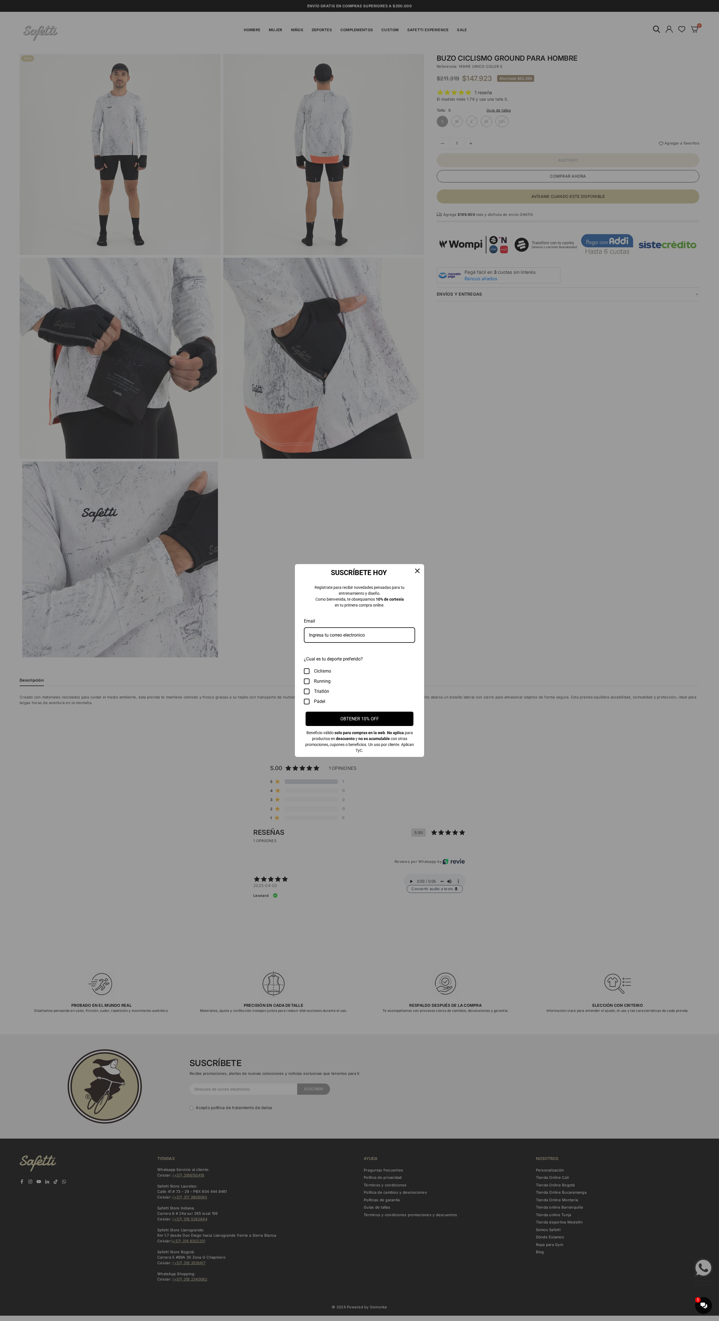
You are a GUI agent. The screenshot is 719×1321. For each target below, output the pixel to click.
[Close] (417, 571)
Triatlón (321, 691)
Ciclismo (322, 671)
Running (322, 681)
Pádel (319, 701)
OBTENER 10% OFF (359, 718)
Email (309, 621)
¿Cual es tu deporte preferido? (333, 659)
